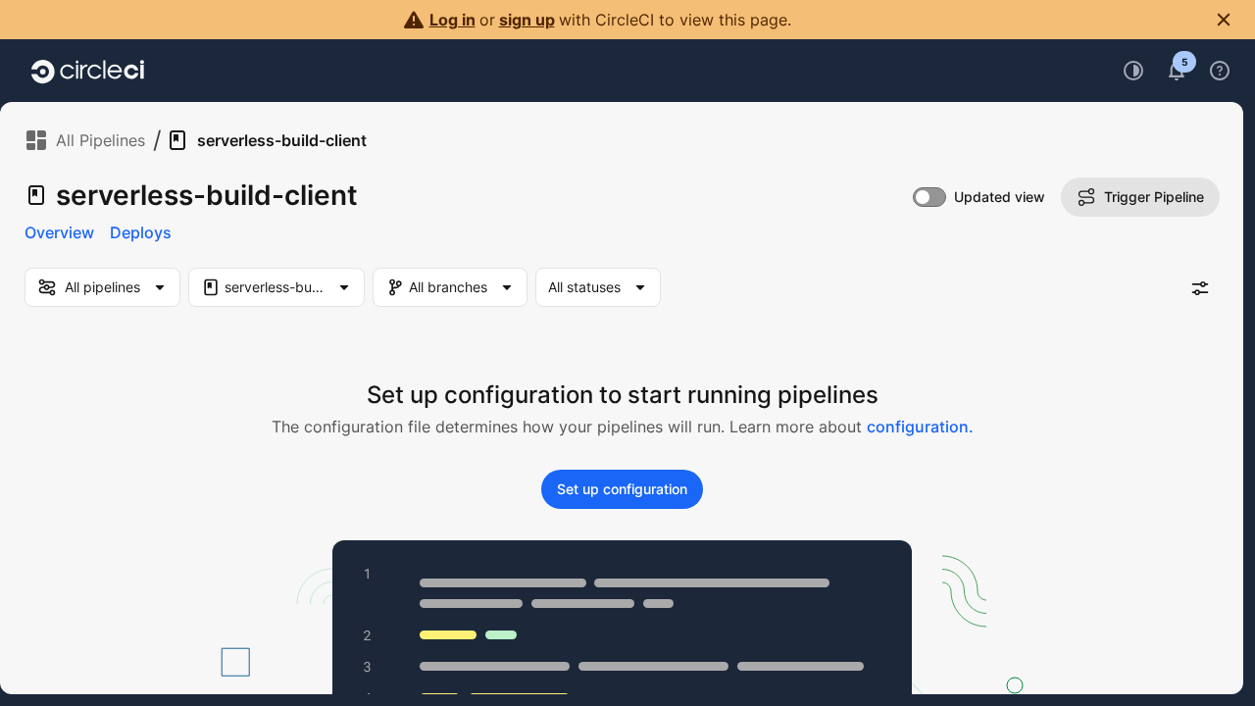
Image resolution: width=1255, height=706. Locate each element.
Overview (59, 232)
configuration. (920, 426)
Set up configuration (622, 488)
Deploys (141, 232)
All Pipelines (100, 140)
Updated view (999, 196)
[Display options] (1200, 288)
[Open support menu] (1219, 70)
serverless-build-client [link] (282, 140)
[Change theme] (1133, 70)
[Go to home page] (88, 70)
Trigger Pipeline (1154, 196)
